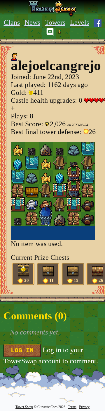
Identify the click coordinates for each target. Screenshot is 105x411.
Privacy (84, 407)
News (32, 22)
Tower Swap (24, 407)
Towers (55, 22)
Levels (79, 22)
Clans (12, 22)
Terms (72, 407)
